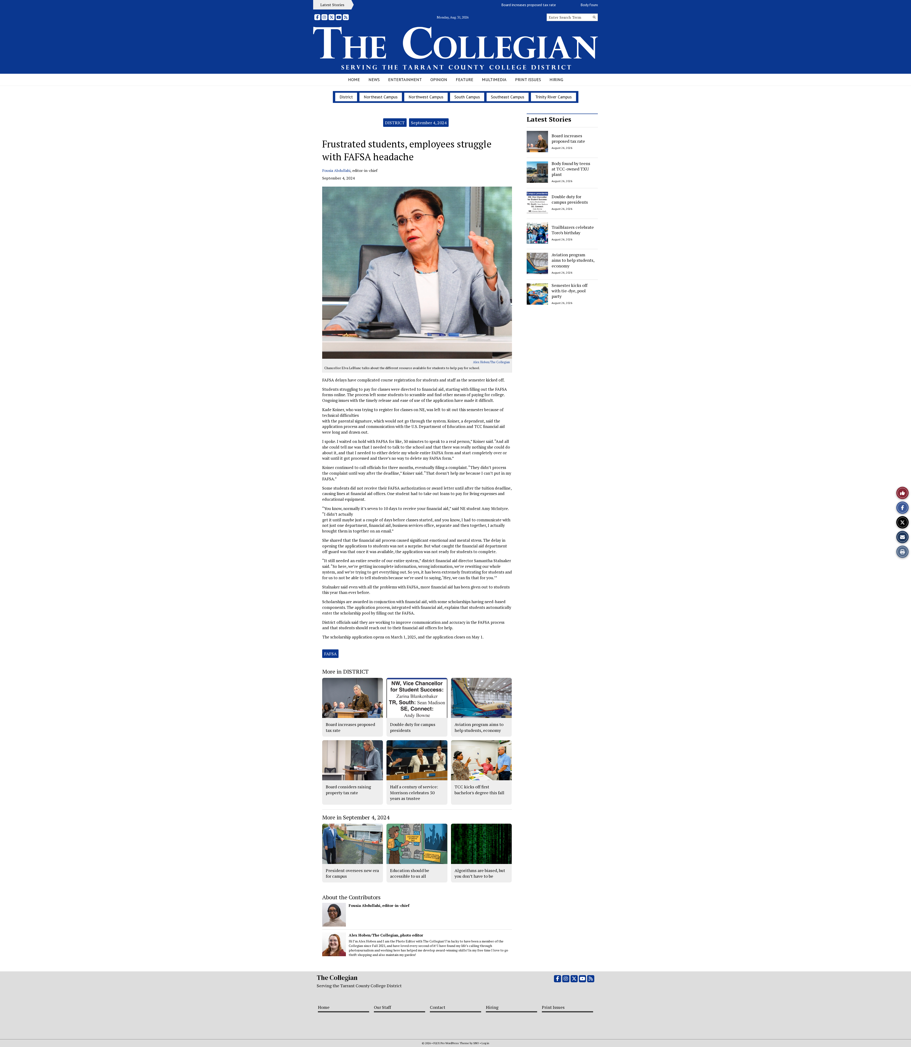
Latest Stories (549, 119)
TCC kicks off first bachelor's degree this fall (479, 789)
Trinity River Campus (553, 97)
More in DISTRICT (345, 671)
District (346, 97)
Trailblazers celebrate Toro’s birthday (573, 229)
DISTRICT (395, 122)
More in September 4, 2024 (356, 817)
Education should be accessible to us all (409, 873)
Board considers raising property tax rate (348, 789)
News (374, 79)
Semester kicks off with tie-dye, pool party (569, 290)
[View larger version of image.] (417, 273)
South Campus (467, 97)
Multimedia (494, 79)
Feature (464, 79)
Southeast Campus (507, 97)
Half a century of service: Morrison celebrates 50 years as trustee (414, 792)
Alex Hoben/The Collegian (491, 362)
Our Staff (382, 1007)
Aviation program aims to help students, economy (573, 260)
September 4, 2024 (429, 122)
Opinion (438, 79)
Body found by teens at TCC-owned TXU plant (584, 4)
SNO (476, 1043)
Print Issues (528, 79)
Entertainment (405, 79)
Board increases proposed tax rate (496, 4)
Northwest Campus (426, 97)
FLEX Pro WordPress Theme (451, 1043)
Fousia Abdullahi (336, 170)
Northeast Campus (381, 97)
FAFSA (330, 654)
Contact (437, 1007)
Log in (485, 1043)
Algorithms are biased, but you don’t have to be (480, 873)
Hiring (556, 79)
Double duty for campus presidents (570, 199)
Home (354, 79)
